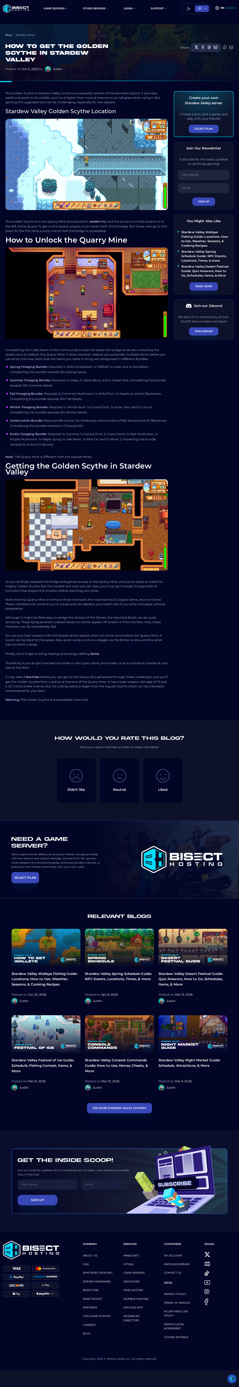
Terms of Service (177, 1302)
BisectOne (91, 1290)
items (94, 654)
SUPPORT (157, 8)
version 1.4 (97, 221)
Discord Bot (133, 1307)
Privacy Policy (175, 1294)
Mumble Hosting (136, 1299)
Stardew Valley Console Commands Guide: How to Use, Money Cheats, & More (116, 1065)
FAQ (86, 1264)
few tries (32, 677)
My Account (173, 1255)
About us (90, 1255)
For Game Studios (97, 1316)
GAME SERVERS (54, 8)
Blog (8, 35)
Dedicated (131, 1281)
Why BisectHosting (98, 1272)
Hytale (128, 1264)
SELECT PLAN (25, 877)
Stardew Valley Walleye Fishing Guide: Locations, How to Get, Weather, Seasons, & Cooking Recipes (44, 979)
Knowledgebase (177, 1264)
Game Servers (134, 1272)
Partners (90, 1307)
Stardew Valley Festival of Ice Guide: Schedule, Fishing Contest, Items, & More (43, 1065)
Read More (203, 286)
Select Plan (204, 128)
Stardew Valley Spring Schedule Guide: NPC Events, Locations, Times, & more (203, 256)
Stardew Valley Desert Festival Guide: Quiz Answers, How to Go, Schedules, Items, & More (205, 271)
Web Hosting (133, 1290)
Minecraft (131, 1255)
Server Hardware (97, 1281)
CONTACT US (172, 1272)
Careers (89, 1325)
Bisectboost (92, 1299)
